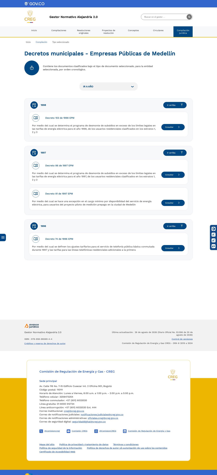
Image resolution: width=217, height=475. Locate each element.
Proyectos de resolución (108, 31)
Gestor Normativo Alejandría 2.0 (73, 17)
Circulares (158, 30)
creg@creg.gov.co (74, 411)
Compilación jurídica (183, 31)
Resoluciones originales (83, 31)
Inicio (34, 30)
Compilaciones (58, 30)
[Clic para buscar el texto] (189, 17)
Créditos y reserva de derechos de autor (45, 343)
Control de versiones (182, 339)
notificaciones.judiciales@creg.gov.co (102, 414)
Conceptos (133, 30)
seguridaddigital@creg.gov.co (89, 421)
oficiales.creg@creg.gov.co (103, 418)
